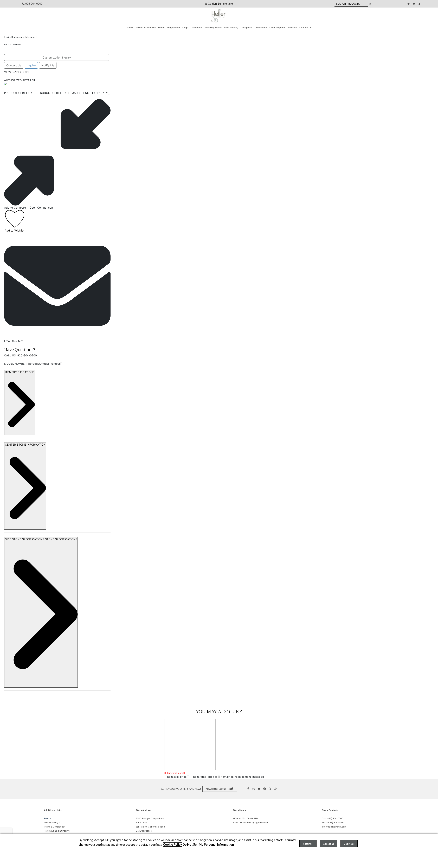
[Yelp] (270, 788)
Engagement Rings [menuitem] (177, 27)
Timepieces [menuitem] (260, 27)
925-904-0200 (27, 355)
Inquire (31, 65)
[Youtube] (259, 788)
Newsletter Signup (216, 788)
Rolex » (47, 818)
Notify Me (47, 65)
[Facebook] (248, 788)
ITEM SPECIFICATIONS (19, 372)
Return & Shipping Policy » (57, 830)
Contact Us (13, 65)
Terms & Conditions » (54, 826)
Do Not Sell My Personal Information (208, 844)
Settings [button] (308, 843)
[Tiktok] (276, 788)
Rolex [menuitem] (130, 27)
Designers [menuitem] (246, 27)
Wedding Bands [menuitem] (213, 27)
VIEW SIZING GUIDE (17, 72)
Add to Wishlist (14, 230)
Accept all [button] (328, 843)
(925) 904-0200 (335, 818)
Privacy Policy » (52, 822)
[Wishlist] (409, 4)
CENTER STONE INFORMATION (25, 444)
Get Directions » (144, 830)
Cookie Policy (172, 844)
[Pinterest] (265, 788)
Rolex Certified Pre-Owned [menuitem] (150, 27)
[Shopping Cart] (414, 4)
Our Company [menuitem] (277, 27)
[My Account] (420, 4)
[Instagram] (254, 788)
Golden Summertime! (221, 3)
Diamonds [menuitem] (196, 27)
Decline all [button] (349, 843)
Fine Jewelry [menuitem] (231, 27)
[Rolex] (403, 16)
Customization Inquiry (56, 57)
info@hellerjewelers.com (334, 826)
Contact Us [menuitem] (305, 27)
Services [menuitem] (292, 27)
